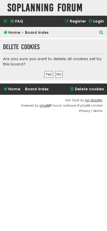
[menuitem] (16, 21)
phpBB (44, 105)
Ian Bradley (94, 100)
